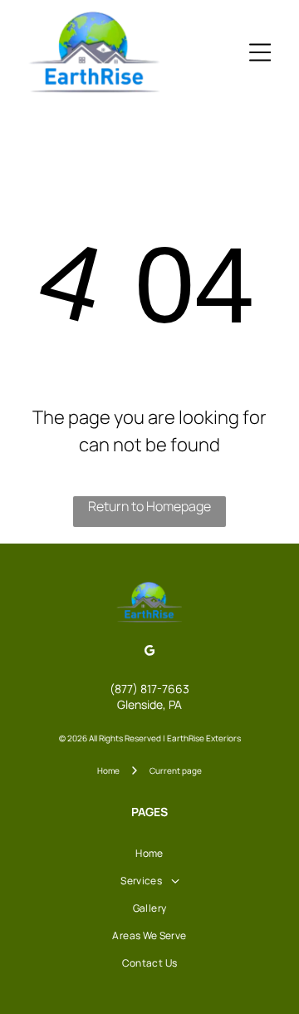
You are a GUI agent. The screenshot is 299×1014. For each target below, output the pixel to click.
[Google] (149, 652)
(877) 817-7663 (149, 689)
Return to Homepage (149, 506)
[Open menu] (260, 52)
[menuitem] (149, 853)
